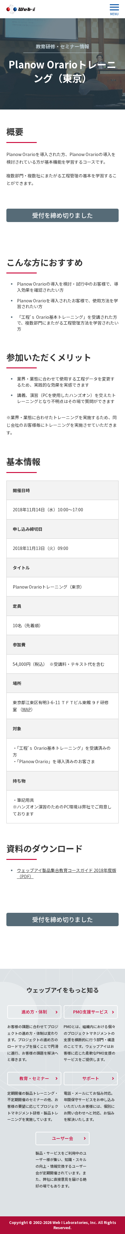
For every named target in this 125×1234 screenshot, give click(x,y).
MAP (26, 709)
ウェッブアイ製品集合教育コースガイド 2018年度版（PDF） (66, 873)
